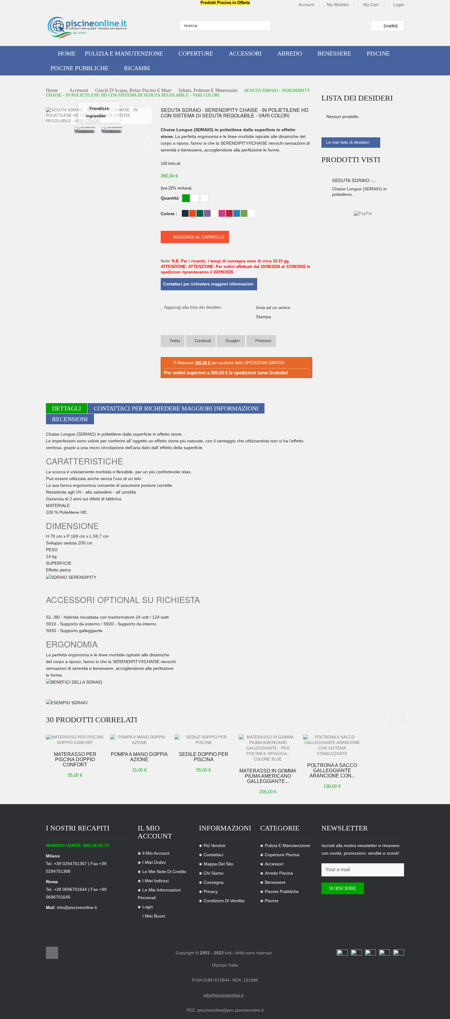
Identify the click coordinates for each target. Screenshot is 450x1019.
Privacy (211, 891)
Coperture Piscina (282, 854)
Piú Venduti (214, 845)
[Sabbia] (214, 213)
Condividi (202, 340)
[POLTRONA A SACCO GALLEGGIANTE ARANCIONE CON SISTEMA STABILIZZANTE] (332, 745)
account (306, 4)
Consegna (213, 882)
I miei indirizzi (155, 880)
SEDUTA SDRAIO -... (354, 180)
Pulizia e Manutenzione (287, 845)
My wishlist (338, 4)
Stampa (263, 316)
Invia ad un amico (273, 307)
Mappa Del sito (218, 863)
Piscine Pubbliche (282, 891)
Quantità (170, 198)
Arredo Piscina (279, 873)
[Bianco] (251, 213)
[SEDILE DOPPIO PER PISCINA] (203, 740)
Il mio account (155, 853)
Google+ (232, 340)
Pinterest (262, 340)
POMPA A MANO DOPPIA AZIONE (139, 757)
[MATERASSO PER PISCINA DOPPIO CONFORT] (75, 740)
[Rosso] (229, 213)
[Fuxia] (222, 213)
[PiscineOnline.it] (87, 28)
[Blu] (236, 213)
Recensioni (70, 419)
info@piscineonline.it (77, 907)
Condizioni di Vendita (224, 900)
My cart (371, 4)
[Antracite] (185, 213)
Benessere (275, 882)
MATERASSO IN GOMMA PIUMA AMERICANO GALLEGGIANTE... (267, 776)
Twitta (174, 340)
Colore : (169, 213)
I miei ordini (154, 862)
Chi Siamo (213, 873)
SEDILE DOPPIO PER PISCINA (203, 757)
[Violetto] (207, 213)
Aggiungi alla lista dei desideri (192, 307)
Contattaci (213, 854)
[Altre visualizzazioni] (49, 142)
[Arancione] (192, 213)
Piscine (272, 900)
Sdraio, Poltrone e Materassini (207, 90)
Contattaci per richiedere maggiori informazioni (176, 408)
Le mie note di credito (164, 871)
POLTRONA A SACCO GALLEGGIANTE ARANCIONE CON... (332, 770)
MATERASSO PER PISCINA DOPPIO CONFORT (75, 759)
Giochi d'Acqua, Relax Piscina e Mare (133, 90)
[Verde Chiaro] (244, 213)
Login (398, 4)
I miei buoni (153, 916)
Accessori (78, 90)
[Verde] (200, 213)
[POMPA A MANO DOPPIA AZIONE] (139, 740)
